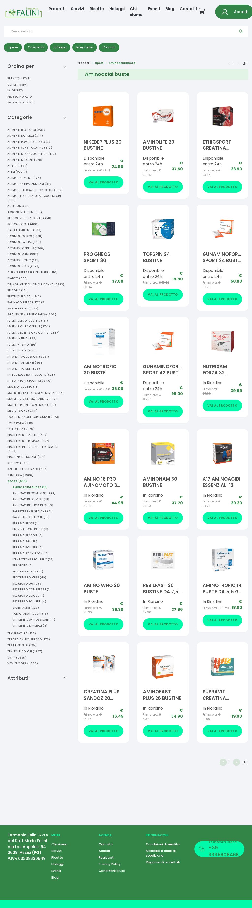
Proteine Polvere (29, 577)
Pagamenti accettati (163, 862)
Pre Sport (22, 565)
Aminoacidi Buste (30, 487)
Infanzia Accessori (28, 357)
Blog (169, 9)
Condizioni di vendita (163, 844)
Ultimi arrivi (17, 85)
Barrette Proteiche (31, 517)
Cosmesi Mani (22, 254)
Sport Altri (25, 608)
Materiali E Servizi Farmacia (33, 399)
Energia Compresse (30, 529)
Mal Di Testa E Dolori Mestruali (35, 393)
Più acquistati (18, 78)
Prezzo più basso (20, 102)
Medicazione (22, 411)
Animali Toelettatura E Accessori (34, 198)
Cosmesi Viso (23, 266)
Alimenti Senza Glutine (29, 148)
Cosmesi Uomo (23, 260)
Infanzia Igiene (23, 369)
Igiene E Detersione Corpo (33, 333)
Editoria (17, 290)
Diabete (17, 278)
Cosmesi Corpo (24, 236)
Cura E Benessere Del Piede (32, 272)
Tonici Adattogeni (30, 613)
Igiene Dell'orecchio (27, 320)
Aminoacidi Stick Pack (32, 505)
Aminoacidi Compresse (34, 493)
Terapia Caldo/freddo (28, 639)
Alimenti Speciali (24, 160)
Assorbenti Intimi (25, 212)
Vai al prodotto (104, 182)
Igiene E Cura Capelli (28, 326)
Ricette (97, 9)
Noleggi (117, 9)
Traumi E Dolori (24, 651)
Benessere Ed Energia (29, 218)
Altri (17, 172)
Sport (17, 481)
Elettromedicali (24, 296)
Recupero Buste (27, 584)
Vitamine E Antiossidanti (33, 620)
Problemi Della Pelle (27, 435)
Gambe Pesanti (23, 308)
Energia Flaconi (27, 535)
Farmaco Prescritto (26, 302)
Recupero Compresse (31, 589)
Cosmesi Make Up (25, 248)
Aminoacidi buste (122, 63)
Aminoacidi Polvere (30, 499)
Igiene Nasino (22, 345)
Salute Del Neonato (27, 469)
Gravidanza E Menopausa (31, 314)
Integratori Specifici (29, 381)
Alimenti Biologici (26, 130)
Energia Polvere (27, 547)
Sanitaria (20, 475)
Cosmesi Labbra (24, 242)
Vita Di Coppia (22, 663)
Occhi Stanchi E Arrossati (33, 417)
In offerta (15, 90)
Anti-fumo (18, 206)
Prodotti (57, 9)
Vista (16, 657)
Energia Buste (25, 523)
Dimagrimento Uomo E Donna (35, 284)
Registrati (106, 857)
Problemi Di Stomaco (28, 441)
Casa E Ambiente (24, 230)
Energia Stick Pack (30, 553)
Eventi (154, 9)
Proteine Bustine (27, 571)
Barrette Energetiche (32, 511)
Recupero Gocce (28, 596)
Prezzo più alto (19, 97)
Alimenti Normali (25, 136)
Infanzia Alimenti (25, 363)
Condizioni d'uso (112, 871)
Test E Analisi (21, 645)
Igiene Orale (22, 350)
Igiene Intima (22, 338)
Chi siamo (136, 11)
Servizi (77, 9)
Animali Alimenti (24, 178)
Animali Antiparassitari (29, 184)
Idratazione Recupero (33, 559)
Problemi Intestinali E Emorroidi (32, 449)
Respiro (18, 463)
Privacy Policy (109, 864)
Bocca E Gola (23, 224)
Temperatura (21, 633)
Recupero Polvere (29, 601)
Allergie (17, 166)
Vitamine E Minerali (29, 626)
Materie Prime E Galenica (31, 405)
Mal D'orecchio (23, 387)
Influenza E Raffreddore (31, 375)
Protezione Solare (26, 457)
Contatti (188, 9)
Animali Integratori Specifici (35, 190)
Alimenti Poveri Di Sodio (28, 142)
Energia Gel (24, 541)
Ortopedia (21, 429)
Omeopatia (20, 423)
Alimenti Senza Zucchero (31, 154)
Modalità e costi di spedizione (161, 853)
